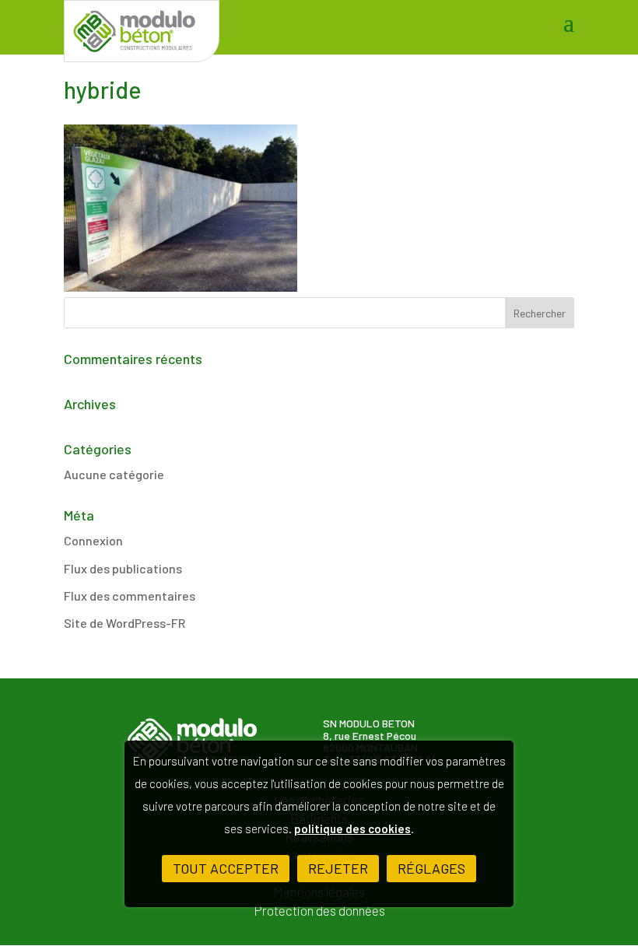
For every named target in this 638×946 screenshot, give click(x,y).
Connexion (93, 540)
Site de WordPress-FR (124, 622)
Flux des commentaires (129, 595)
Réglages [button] (431, 868)
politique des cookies (352, 829)
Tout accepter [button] (226, 868)
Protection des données (319, 910)
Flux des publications (123, 568)
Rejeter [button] (338, 868)
